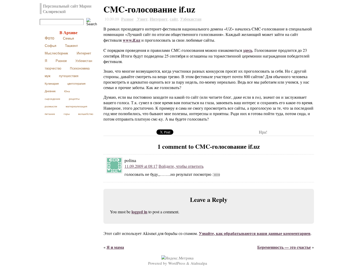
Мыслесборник (56, 53)
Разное (61, 61)
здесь (247, 50)
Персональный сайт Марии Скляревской (67, 8)
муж (47, 76)
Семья (68, 38)
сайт (174, 19)
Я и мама (115, 247)
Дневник (50, 91)
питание (50, 114)
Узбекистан (83, 61)
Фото (49, 38)
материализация (76, 106)
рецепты (74, 98)
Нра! (263, 132)
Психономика (80, 68)
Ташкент (71, 46)
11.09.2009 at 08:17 (140, 166)
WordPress (176, 263)
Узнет (142, 19)
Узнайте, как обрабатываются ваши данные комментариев (255, 233)
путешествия (68, 76)
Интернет (84, 53)
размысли (51, 106)
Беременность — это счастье (284, 247)
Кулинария (52, 83)
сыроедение (52, 98)
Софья (50, 46)
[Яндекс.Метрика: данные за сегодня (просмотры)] (177, 257)
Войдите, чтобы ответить (181, 166)
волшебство (85, 114)
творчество (53, 68)
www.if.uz (131, 40)
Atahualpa (198, 263)
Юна (67, 91)
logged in (139, 212)
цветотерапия (76, 83)
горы (67, 114)
